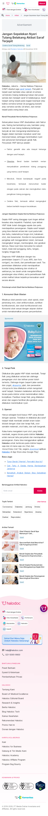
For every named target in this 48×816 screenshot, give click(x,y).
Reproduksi (15, 517)
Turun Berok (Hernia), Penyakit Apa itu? (25, 461)
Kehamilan (7, 512)
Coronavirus (7, 507)
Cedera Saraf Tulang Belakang (13, 45)
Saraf (28, 45)
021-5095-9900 (11, 654)
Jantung (28, 507)
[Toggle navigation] (3, 3)
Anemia (38, 512)
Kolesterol (17, 512)
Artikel (17, 15)
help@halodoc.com (12, 650)
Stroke (37, 507)
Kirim (39, 491)
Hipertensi (28, 512)
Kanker (5, 517)
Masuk (42, 3)
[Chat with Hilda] (44, 608)
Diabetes (19, 507)
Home (8, 15)
